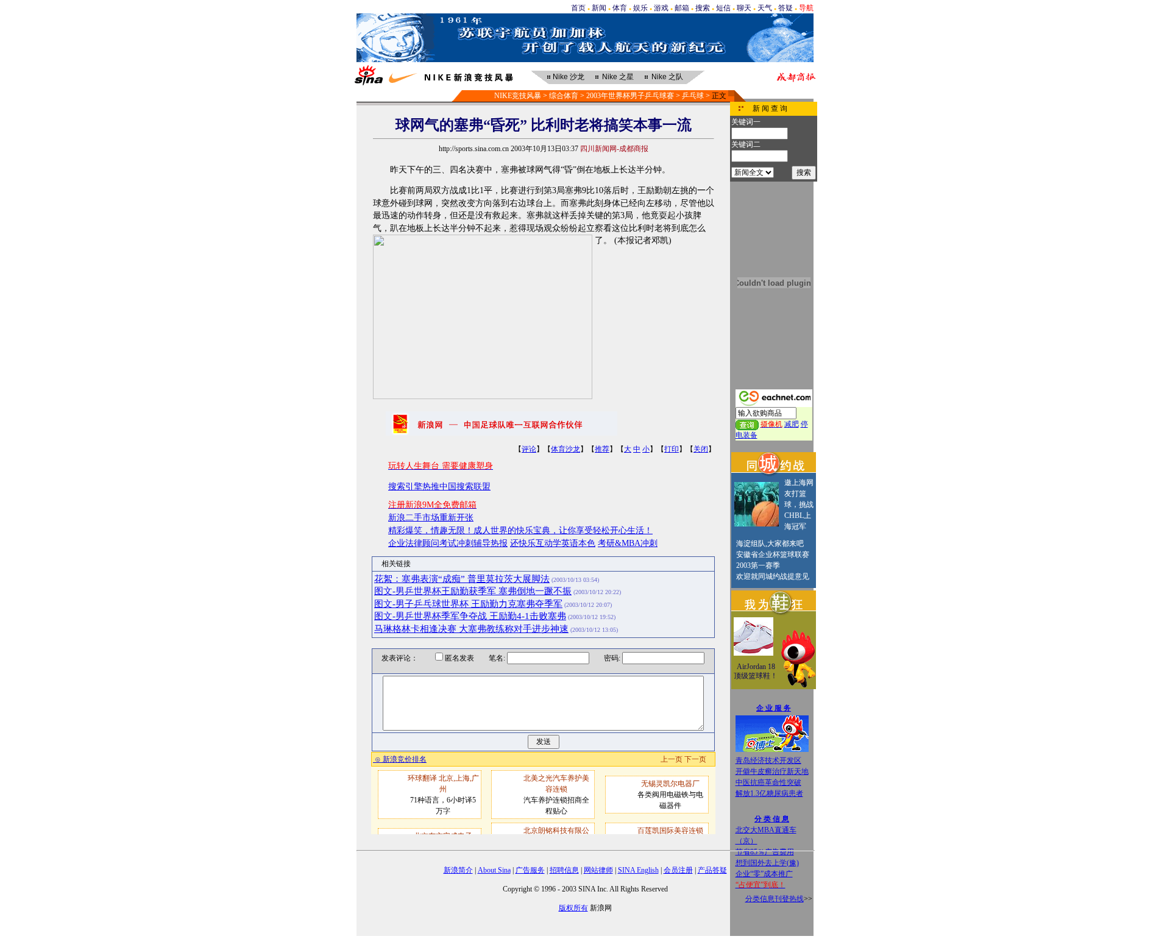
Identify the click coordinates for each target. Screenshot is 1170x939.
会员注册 (678, 870)
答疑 (785, 8)
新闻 (599, 8)
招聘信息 (564, 870)
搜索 (702, 8)
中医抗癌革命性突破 (768, 782)
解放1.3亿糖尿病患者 (769, 793)
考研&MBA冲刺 (628, 543)
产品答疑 (712, 870)
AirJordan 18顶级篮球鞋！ (756, 671)
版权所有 (573, 908)
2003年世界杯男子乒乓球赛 (630, 95)
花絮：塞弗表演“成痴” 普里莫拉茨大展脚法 (462, 579)
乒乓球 (693, 95)
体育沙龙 (565, 449)
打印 (671, 449)
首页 (578, 8)
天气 (764, 8)
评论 (529, 449)
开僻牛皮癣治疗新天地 (772, 771)
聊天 (744, 8)
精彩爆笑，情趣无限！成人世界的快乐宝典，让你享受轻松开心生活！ (520, 530)
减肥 (791, 424)
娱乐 (640, 8)
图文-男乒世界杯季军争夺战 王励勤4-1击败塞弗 (470, 616)
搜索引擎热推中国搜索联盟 (439, 486)
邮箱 (682, 8)
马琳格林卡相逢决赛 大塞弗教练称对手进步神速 (471, 629)
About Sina (494, 870)
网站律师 (598, 870)
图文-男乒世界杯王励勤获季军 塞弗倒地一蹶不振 (473, 591)
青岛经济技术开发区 (768, 760)
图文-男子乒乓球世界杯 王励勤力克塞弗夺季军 (468, 604)
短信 (723, 8)
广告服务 (530, 870)
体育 (619, 8)
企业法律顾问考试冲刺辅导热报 (448, 543)
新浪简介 (458, 870)
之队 (667, 77)
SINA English (638, 870)
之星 (618, 77)
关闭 (700, 449)
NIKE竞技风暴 (517, 95)
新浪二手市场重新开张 (430, 517)
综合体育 (563, 95)
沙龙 (568, 77)
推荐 (602, 449)
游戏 (661, 8)
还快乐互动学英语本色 (552, 543)
